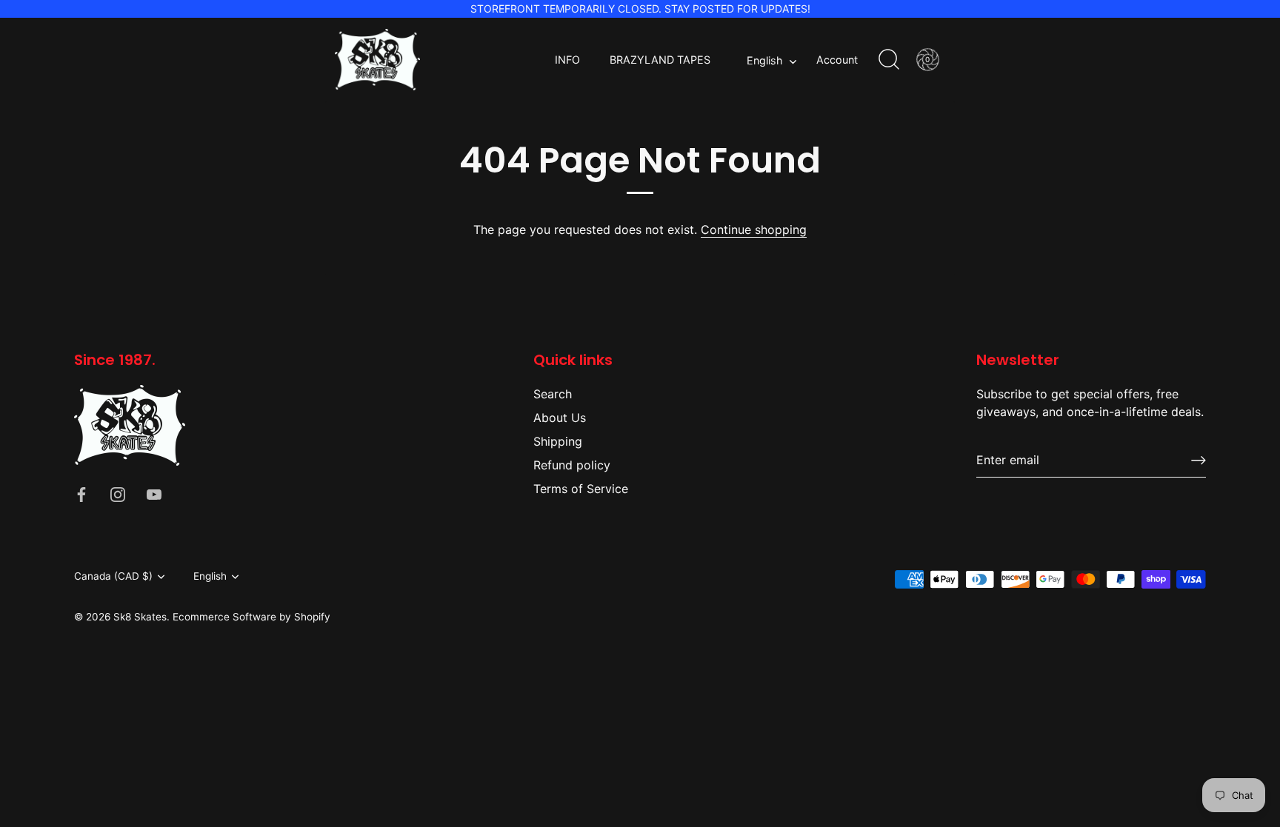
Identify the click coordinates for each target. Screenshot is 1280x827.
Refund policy (571, 465)
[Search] (889, 60)
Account (837, 59)
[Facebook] (81, 493)
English (765, 60)
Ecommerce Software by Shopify (251, 617)
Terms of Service (580, 488)
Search (552, 393)
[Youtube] (154, 493)
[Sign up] (1198, 460)
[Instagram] (117, 493)
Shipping (557, 441)
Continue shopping (754, 229)
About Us (559, 417)
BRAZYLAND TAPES (660, 59)
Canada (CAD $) (113, 576)
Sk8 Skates (140, 617)
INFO (567, 59)
